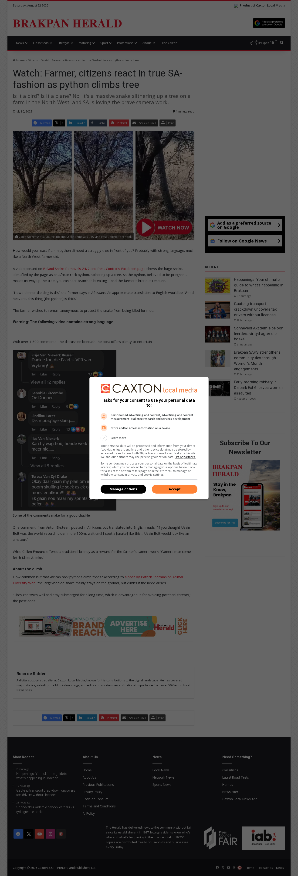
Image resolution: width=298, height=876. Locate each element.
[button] (149, 438)
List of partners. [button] (185, 457)
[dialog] (149, 438)
